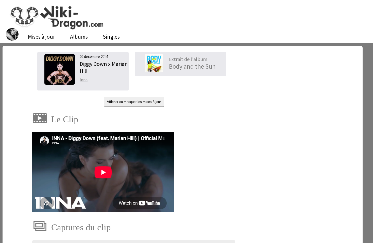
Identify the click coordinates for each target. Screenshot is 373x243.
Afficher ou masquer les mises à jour (134, 102)
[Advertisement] (291, 90)
